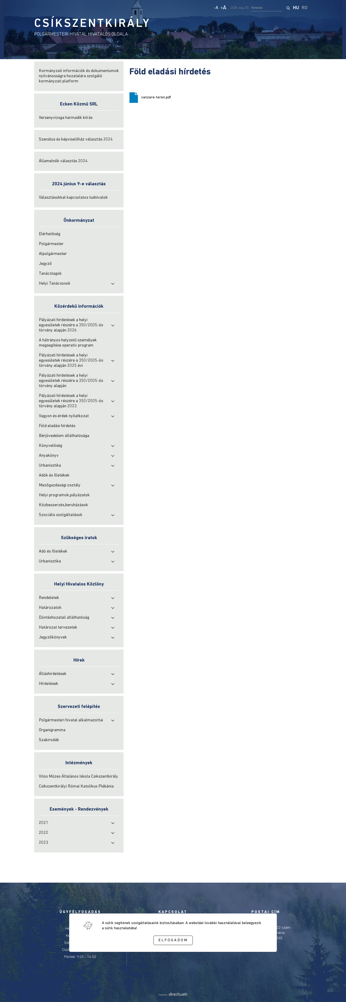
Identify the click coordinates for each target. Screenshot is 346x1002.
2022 (43, 833)
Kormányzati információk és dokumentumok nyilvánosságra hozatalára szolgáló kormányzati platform (79, 76)
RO (304, 8)
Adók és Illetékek (54, 475)
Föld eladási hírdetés (57, 426)
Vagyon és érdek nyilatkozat (64, 416)
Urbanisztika (50, 466)
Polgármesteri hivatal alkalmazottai (71, 720)
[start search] (288, 8)
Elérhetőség (49, 234)
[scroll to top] (334, 992)
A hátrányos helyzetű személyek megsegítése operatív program (68, 343)
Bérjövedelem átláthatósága (64, 436)
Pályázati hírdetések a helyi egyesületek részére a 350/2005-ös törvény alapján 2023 (71, 401)
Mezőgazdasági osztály (59, 485)
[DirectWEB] (173, 994)
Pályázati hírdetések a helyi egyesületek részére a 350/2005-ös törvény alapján (71, 381)
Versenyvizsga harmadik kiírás (66, 118)
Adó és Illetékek (53, 551)
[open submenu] (113, 284)
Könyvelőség (50, 446)
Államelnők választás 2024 (63, 161)
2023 (43, 843)
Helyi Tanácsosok (54, 284)
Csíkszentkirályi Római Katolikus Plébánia (76, 786)
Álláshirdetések (52, 674)
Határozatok (50, 608)
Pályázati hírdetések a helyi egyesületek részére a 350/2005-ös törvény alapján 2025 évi (71, 360)
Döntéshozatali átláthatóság (64, 618)
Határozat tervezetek (58, 628)
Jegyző (45, 264)
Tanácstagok (50, 274)
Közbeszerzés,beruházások (63, 505)
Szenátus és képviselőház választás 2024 (76, 139)
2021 (43, 823)
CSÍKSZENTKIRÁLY (92, 24)
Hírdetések (48, 684)
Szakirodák (49, 740)
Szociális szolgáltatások (60, 515)
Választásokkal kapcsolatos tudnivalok (73, 198)
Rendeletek (49, 598)
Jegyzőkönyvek (53, 637)
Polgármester (51, 244)
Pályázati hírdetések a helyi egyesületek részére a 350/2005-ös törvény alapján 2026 (71, 325)
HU (296, 8)
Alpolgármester (53, 254)
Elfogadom (173, 940)
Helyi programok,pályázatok (64, 495)
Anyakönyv (49, 456)
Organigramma (52, 730)
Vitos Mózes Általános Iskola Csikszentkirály (78, 777)
